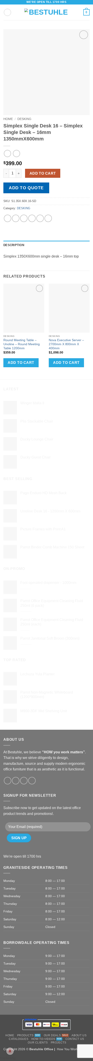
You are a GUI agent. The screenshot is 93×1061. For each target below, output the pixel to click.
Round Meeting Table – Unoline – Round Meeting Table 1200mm (21, 344)
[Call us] (32, 780)
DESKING (24, 119)
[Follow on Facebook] (7, 780)
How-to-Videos (43, 1039)
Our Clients (38, 1042)
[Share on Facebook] (15, 218)
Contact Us (74, 1039)
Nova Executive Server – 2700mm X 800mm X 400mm (66, 344)
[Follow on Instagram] (15, 780)
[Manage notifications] (10, 1051)
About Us (79, 1035)
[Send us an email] (24, 780)
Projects (58, 1042)
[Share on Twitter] (24, 218)
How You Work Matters (73, 1049)
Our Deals (52, 1035)
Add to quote (26, 187)
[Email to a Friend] (32, 218)
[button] (7, 12)
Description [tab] (13, 245)
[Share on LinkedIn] (48, 218)
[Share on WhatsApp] (7, 218)
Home (8, 119)
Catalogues (18, 1039)
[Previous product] (16, 153)
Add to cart (43, 173)
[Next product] (7, 153)
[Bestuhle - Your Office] (46, 12)
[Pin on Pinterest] (40, 218)
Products (25, 1035)
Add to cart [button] (21, 363)
